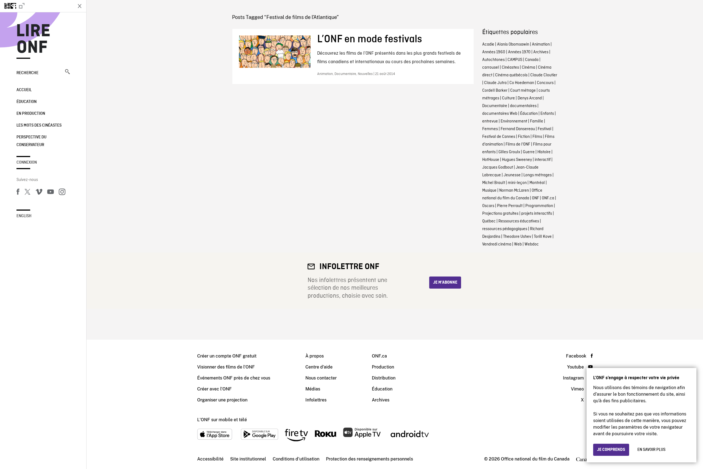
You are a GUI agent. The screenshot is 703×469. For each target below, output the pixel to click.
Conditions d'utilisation (296, 459)
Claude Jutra (495, 83)
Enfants (547, 113)
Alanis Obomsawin (513, 44)
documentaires (523, 106)
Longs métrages (537, 175)
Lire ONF (33, 39)
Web (518, 244)
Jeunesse (512, 175)
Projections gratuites (500, 213)
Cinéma (528, 67)
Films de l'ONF (518, 144)
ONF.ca (548, 198)
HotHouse (490, 160)
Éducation (26, 102)
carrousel (490, 67)
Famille (536, 121)
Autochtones (493, 60)
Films (537, 136)
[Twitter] (27, 192)
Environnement (514, 121)
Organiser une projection (222, 400)
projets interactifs (536, 213)
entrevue (490, 121)
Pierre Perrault (510, 206)
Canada (532, 60)
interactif (543, 160)
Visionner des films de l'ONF (226, 367)
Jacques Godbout (497, 167)
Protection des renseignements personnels (369, 459)
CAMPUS (514, 60)
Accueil (24, 90)
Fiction (524, 136)
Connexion (26, 162)
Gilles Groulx (509, 152)
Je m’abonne (445, 282)
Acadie (488, 44)
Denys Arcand (530, 98)
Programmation (539, 206)
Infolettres (316, 400)
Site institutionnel (248, 459)
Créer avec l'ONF (214, 389)
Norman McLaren (514, 190)
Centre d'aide (319, 367)
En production (30, 113)
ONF (535, 198)
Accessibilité (210, 459)
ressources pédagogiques (504, 229)
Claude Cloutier (543, 75)
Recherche (27, 73)
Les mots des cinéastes (39, 125)
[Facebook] (17, 192)
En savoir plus (651, 450)
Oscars (488, 206)
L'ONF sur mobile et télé (222, 419)
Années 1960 (493, 52)
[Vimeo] (39, 192)
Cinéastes (510, 67)
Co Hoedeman (521, 83)
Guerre (529, 152)
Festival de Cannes (498, 136)
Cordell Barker (494, 90)
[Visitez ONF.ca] (36, 6)
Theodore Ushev (517, 236)
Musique (489, 190)
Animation (541, 44)
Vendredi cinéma (496, 244)
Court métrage (523, 90)
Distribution (383, 378)
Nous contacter (321, 378)
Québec (489, 221)
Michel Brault (493, 183)
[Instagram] (62, 192)
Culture (508, 98)
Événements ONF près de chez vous (233, 378)
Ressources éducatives (518, 221)
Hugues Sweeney (517, 160)
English (24, 216)
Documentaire (494, 106)
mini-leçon (517, 183)
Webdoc (532, 244)
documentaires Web (499, 113)
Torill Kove (543, 236)
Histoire (544, 152)
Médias (312, 389)
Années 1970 (519, 52)
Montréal (537, 183)
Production (383, 367)
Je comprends (611, 450)
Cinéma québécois (511, 75)
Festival (544, 129)
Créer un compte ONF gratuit (226, 356)
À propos (314, 356)
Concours (545, 83)
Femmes (490, 129)
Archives (540, 52)
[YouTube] (50, 192)
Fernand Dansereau (518, 129)
